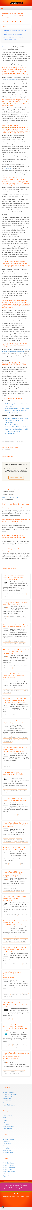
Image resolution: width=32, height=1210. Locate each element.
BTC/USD (14, 737)
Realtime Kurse (24, 939)
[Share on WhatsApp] (16, 21)
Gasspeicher (24, 814)
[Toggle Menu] (2, 7)
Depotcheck (8, 168)
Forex (5, 1120)
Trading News (7, 1169)
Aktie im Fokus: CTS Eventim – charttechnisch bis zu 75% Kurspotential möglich (13, 874)
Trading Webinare (9, 1167)
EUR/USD (6, 864)
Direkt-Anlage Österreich (10, 497)
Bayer (10, 1045)
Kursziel (23, 616)
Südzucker (18, 841)
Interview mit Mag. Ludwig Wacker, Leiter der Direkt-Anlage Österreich (14, 550)
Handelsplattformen (9, 1105)
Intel (5, 1047)
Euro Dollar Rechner (9, 1172)
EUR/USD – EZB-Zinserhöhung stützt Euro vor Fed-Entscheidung (15, 848)
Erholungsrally (13, 641)
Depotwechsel (7, 1116)
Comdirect (6, 1141)
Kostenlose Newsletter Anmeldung (16, 1185)
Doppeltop (6, 641)
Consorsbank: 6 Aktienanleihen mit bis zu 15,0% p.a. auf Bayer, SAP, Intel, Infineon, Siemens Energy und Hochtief (15, 1027)
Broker (9, 937)
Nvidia (11, 596)
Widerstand (25, 841)
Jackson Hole (10, 690)
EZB (19, 814)
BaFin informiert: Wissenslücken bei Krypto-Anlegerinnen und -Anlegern (16, 722)
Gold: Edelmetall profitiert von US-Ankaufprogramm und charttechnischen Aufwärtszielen (15, 749)
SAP (8, 1047)
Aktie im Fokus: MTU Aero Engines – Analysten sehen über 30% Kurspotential (16, 651)
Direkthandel (24, 937)
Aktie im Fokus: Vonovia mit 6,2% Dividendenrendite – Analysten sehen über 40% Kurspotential (14, 700)
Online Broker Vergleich (10, 1094)
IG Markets (6, 1148)
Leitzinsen (6, 866)
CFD (4, 1118)
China (12, 764)
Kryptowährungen (8, 739)
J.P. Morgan (17, 616)
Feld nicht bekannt (10, 448)
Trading (10, 941)
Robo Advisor (7, 1129)
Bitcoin (9, 737)
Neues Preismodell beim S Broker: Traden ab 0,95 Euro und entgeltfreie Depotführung (15, 923)
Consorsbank (7, 1144)
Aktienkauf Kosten (9, 1163)
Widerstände (7, 619)
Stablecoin (15, 739)
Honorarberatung (8, 127)
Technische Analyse (8, 643)
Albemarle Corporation (17, 992)
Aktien (5, 665)
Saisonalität (20, 641)
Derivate (18, 937)
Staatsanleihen (7, 766)
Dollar (8, 914)
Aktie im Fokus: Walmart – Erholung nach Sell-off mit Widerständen (15, 626)
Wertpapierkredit (8, 1126)
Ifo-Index (20, 790)
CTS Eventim (13, 888)
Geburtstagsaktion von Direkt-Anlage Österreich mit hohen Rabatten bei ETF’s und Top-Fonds (17, 410)
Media (22, 1196)
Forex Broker (7, 1099)
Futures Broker (8, 1103)
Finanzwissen (24, 737)
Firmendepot (9, 939)
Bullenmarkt (12, 839)
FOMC (22, 864)
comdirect (15, 1019)
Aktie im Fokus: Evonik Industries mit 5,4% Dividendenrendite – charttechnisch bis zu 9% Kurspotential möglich (16, 1056)
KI (25, 594)
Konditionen (16, 939)
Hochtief (19, 1045)
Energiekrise (9, 814)
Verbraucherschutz (23, 739)
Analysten (10, 665)
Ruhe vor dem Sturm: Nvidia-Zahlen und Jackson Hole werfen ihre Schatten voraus (15, 676)
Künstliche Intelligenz (19, 690)
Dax (5, 594)
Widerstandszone (8, 996)
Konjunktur (6, 596)
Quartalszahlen (7, 692)
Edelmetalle (17, 764)
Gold (22, 764)
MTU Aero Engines (8, 668)
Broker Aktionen (8, 1165)
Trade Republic (8, 1152)
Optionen (6, 1124)
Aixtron (5, 616)
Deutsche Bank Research (9, 890)
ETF (4, 939)
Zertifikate (23, 941)
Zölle (5, 792)
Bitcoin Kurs (7, 1174)
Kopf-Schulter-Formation (9, 841)
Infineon (24, 1045)
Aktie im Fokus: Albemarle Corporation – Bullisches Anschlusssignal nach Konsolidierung (12, 975)
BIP (4, 790)
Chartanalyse (7, 994)
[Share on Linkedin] (12, 21)
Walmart (16, 643)
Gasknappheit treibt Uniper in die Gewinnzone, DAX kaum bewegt (14, 799)
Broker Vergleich (8, 1092)
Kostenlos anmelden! (16, 477)
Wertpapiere (16, 941)
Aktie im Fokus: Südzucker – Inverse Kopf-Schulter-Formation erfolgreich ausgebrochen (15, 825)
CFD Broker (6, 1101)
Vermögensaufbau (8, 741)
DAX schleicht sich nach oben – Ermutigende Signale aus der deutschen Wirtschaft (14, 578)
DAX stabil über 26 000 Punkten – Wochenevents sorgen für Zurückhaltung (15, 898)
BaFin (5, 737)
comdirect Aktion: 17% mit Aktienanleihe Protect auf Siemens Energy (15, 1004)
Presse (27, 1196)
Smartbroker (7, 1150)
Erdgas (15, 814)
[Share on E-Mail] (20, 21)
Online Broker (7, 1096)
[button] (3, 1207)
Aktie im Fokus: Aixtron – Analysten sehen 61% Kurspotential (15, 603)
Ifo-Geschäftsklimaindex (18, 594)
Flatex (5, 1146)
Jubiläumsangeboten (11, 80)
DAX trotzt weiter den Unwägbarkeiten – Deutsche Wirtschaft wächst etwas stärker (14, 774)
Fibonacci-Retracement (16, 994)
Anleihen (6, 1019)
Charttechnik (11, 616)
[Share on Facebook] (3, 21)
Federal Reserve (16, 864)
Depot (13, 937)
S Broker (6, 941)
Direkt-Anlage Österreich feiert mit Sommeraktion (16, 508)
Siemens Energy (13, 1047)
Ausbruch (6, 839)
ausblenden (26, 27)
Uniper (5, 817)
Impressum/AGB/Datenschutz (11, 1196)
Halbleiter (9, 594)
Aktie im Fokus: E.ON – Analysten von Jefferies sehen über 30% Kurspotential (14, 949)
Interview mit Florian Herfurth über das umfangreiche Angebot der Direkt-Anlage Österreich (13, 537)
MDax (22, 890)
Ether (19, 737)
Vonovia (26, 715)
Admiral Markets (8, 1139)
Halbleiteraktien (13, 790)
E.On (21, 964)
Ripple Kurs (7, 1176)
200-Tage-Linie (7, 992)
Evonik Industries (20, 1071)
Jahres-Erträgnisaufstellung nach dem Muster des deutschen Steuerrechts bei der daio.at (16, 520)
